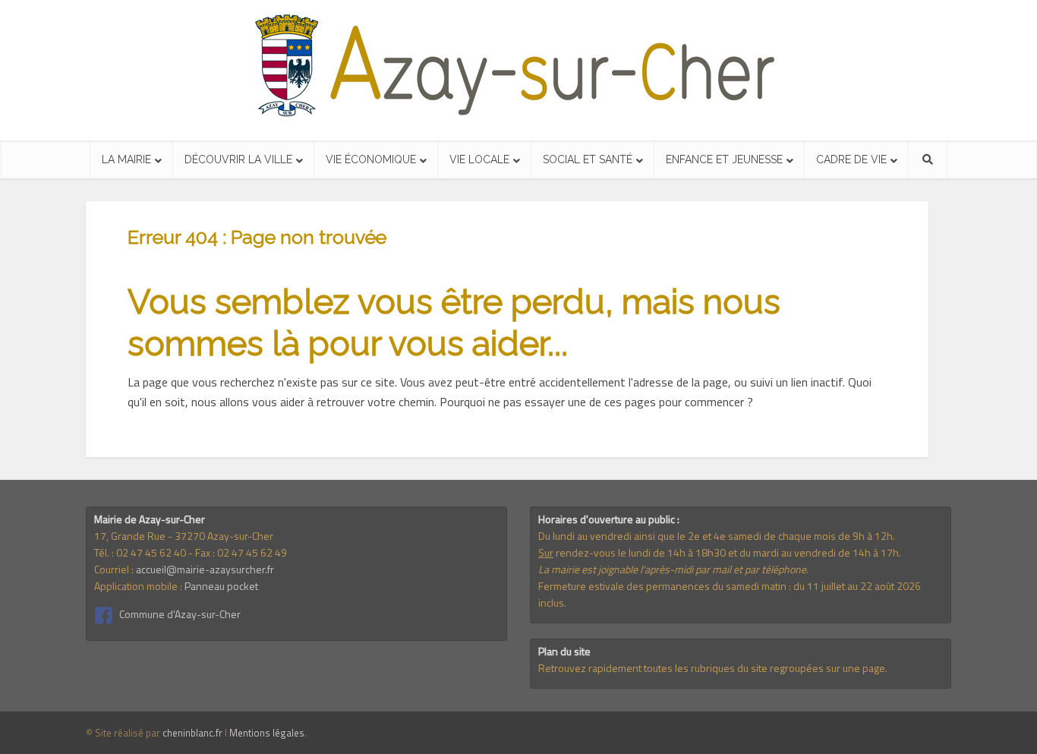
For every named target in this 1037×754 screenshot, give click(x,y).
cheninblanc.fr (192, 732)
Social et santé (587, 159)
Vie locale (479, 159)
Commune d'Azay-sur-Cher (180, 614)
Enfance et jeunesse (724, 159)
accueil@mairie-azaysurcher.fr (205, 569)
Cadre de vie (851, 159)
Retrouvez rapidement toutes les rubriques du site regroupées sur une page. (712, 668)
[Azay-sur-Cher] (519, 66)
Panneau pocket (221, 586)
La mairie (126, 159)
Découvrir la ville (238, 159)
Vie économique (371, 159)
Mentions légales (266, 732)
